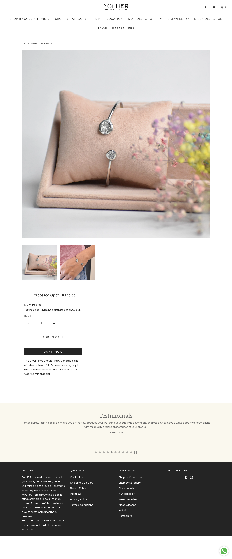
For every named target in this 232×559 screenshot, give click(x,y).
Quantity (29, 316)
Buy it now (53, 351)
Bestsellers (123, 28)
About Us (75, 493)
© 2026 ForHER (29, 549)
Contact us (76, 477)
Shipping (46, 310)
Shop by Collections (130, 477)
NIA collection (141, 18)
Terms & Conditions (81, 505)
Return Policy (78, 488)
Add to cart (53, 337)
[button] (39, 262)
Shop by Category (130, 482)
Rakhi (102, 28)
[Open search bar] (206, 7)
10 (131, 452)
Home (24, 43)
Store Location (109, 18)
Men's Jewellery (174, 18)
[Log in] (214, 7)
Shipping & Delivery (81, 482)
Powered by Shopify (46, 549)
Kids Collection (208, 18)
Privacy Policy (78, 499)
